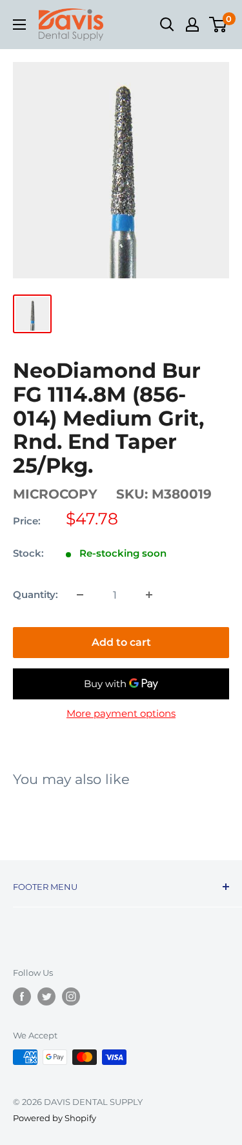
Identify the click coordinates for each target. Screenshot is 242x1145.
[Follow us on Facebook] (22, 996)
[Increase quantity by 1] (149, 594)
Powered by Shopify (54, 1118)
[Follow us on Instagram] (71, 996)
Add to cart (121, 642)
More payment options (121, 713)
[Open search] (167, 24)
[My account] (192, 24)
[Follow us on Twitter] (46, 996)
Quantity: (35, 594)
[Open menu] (19, 24)
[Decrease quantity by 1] (80, 594)
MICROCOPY (55, 494)
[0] (218, 24)
